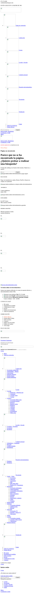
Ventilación (21, 111)
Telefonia (9, 504)
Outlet (20, 124)
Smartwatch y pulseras (15, 498)
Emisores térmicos (11, 374)
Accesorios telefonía (15, 505)
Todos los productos (12, 125)
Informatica (10, 486)
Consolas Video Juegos (16, 519)
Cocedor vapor (14, 395)
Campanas (12, 394)
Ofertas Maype (10, 127)
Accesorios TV (14, 511)
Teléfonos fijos (13, 506)
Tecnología (21, 99)
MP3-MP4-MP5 (14, 483)
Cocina (20, 50)
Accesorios (13, 478)
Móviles (12, 508)
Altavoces (12, 479)
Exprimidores (13, 411)
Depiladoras (10, 447)
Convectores (10, 373)
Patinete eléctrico (11, 522)
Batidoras (12, 405)
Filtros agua (13, 412)
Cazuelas (12, 408)
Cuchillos (12, 410)
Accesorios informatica (16, 488)
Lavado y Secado (23, 62)
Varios (8, 515)
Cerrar (2, 351)
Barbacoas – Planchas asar (16, 392)
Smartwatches (10, 502)
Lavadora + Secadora (12, 426)
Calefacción (22, 38)
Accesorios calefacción (12, 370)
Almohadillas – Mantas (13, 371)
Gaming (9, 516)
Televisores (13, 514)
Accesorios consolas (15, 518)
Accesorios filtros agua (16, 399)
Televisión (9, 509)
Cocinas (12, 397)
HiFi (11, 482)
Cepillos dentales (11, 446)
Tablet (11, 499)
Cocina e (9, 398)
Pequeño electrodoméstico (25, 87)
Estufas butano (10, 376)
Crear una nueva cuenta (6, 576)
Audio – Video (10, 476)
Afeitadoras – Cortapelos (13, 443)
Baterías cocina (14, 404)
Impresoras (13, 492)
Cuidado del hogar (8, 586)
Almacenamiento (14, 489)
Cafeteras (12, 407)
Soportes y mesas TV (15, 512)
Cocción (9, 391)
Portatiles (12, 495)
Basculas (9, 444)
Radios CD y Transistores (16, 485)
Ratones (12, 496)
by (21, 349)
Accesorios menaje (15, 401)
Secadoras (9, 429)
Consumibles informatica (16, 491)
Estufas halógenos (11, 377)
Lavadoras (9, 428)
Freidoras (9, 461)
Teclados (12, 501)
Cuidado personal (23, 75)
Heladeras (9, 462)
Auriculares (13, 480)
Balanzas (12, 402)
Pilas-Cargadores (14, 493)
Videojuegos (13, 521)
